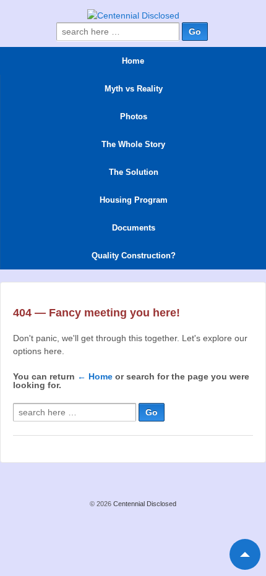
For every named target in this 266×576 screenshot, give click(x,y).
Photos (133, 116)
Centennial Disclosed (143, 503)
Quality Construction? (134, 255)
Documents (133, 227)
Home (133, 61)
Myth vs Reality (134, 88)
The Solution (133, 172)
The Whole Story (133, 144)
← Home (95, 376)
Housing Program (134, 200)
